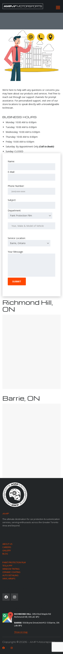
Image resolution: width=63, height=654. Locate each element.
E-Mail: (11, 171)
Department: (20, 213)
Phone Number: (16, 185)
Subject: (12, 200)
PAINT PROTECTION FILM (14, 562)
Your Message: (15, 251)
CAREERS (6, 547)
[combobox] (30, 215)
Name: (11, 161)
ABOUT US (7, 543)
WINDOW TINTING (11, 568)
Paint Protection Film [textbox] (21, 215)
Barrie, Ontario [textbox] (18, 243)
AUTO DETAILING (10, 575)
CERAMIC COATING (11, 572)
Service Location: (17, 241)
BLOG (5, 553)
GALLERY (6, 550)
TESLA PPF (7, 565)
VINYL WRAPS (8, 578)
